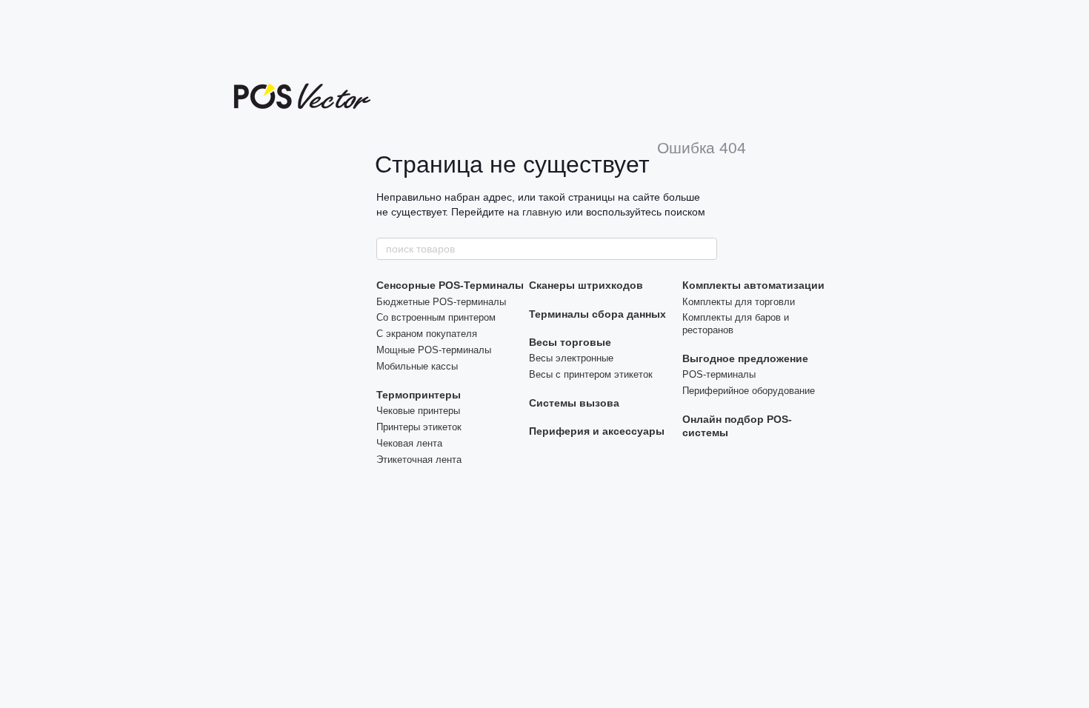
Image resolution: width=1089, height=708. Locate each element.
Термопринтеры (418, 395)
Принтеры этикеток (419, 427)
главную (542, 212)
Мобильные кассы (417, 366)
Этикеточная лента (419, 459)
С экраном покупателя (426, 333)
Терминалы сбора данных (597, 314)
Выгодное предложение (745, 358)
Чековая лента (409, 443)
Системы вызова (574, 403)
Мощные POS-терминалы (433, 349)
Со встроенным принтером (436, 317)
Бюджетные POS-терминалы (441, 301)
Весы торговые (570, 342)
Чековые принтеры (418, 410)
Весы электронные (571, 358)
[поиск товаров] (705, 249)
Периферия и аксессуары (597, 431)
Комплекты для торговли (738, 301)
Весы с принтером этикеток (591, 374)
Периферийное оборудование (748, 390)
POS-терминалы (719, 374)
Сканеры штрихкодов (586, 285)
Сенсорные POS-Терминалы (450, 285)
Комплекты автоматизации (753, 285)
